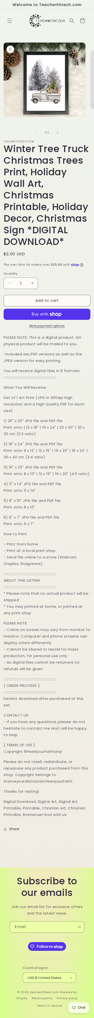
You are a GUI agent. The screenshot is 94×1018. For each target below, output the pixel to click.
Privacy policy (67, 998)
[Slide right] (57, 132)
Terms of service (49, 1006)
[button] (9, 20)
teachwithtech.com (44, 992)
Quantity (10, 273)
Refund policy (42, 998)
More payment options (47, 326)
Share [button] (14, 829)
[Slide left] (36, 132)
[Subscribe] (79, 927)
